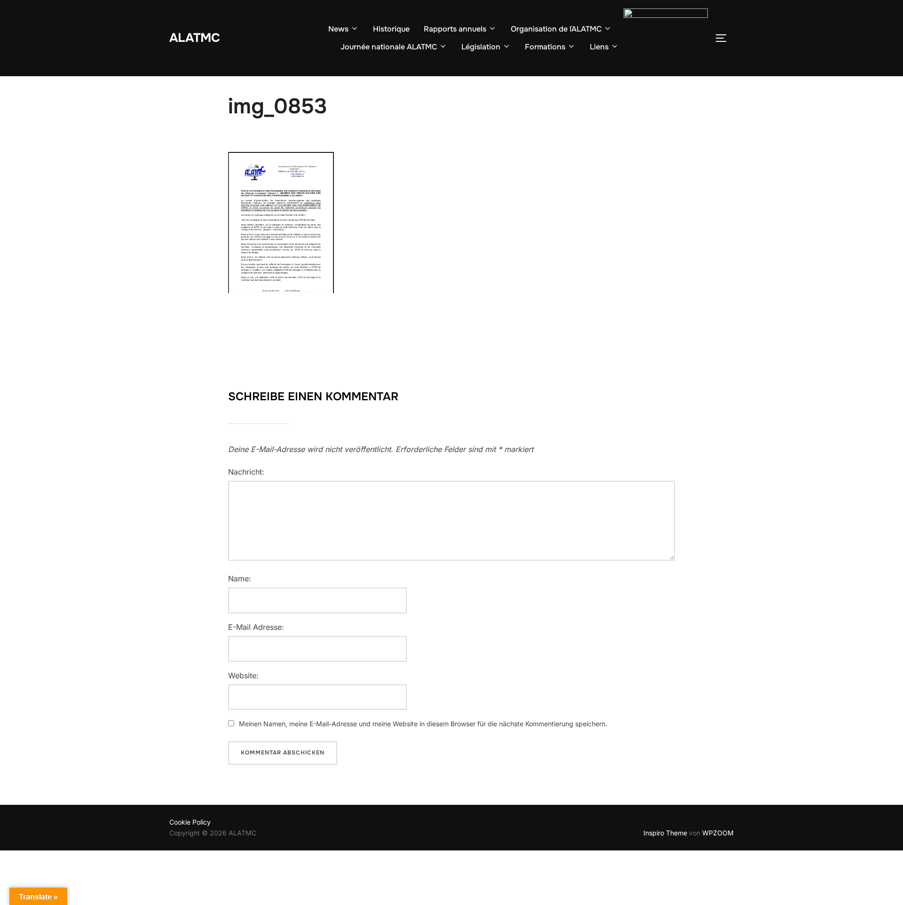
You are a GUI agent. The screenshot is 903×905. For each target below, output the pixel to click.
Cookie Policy (190, 822)
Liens (599, 47)
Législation (480, 47)
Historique (391, 29)
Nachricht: (246, 471)
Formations (545, 47)
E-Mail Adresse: (256, 627)
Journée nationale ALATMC (389, 47)
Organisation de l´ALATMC (556, 29)
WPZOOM (718, 833)
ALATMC (194, 38)
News (338, 29)
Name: (239, 578)
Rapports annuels (455, 29)
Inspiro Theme (665, 833)
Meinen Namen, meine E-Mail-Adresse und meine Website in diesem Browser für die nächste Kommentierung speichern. (423, 724)
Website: (243, 675)
